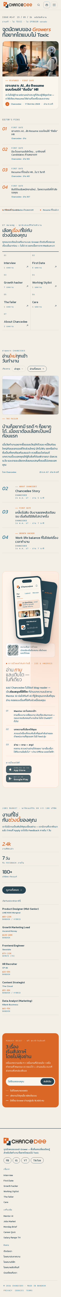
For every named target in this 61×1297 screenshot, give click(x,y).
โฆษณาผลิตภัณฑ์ (11, 1267)
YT (25, 1160)
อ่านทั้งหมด (35, 368)
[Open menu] (54, 5)
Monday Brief (10, 1226)
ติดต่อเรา (8, 1251)
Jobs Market (10, 1221)
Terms (29, 1290)
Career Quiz (10, 1232)
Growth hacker (11, 1186)
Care (6, 1202)
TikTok (37, 1160)
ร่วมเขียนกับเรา (10, 1272)
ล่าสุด (17, 368)
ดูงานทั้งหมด (12, 890)
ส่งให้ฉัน (47, 1081)
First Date (9, 1180)
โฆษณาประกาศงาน (12, 1256)
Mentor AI (8, 1216)
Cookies (19, 1290)
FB (7, 1160)
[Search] (38, 5)
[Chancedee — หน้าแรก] (18, 5)
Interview (8, 1175)
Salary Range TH (12, 1237)
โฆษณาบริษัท (9, 1262)
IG (16, 1160)
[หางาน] (46, 5)
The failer (9, 1196)
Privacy (8, 1290)
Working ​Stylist (11, 1191)
